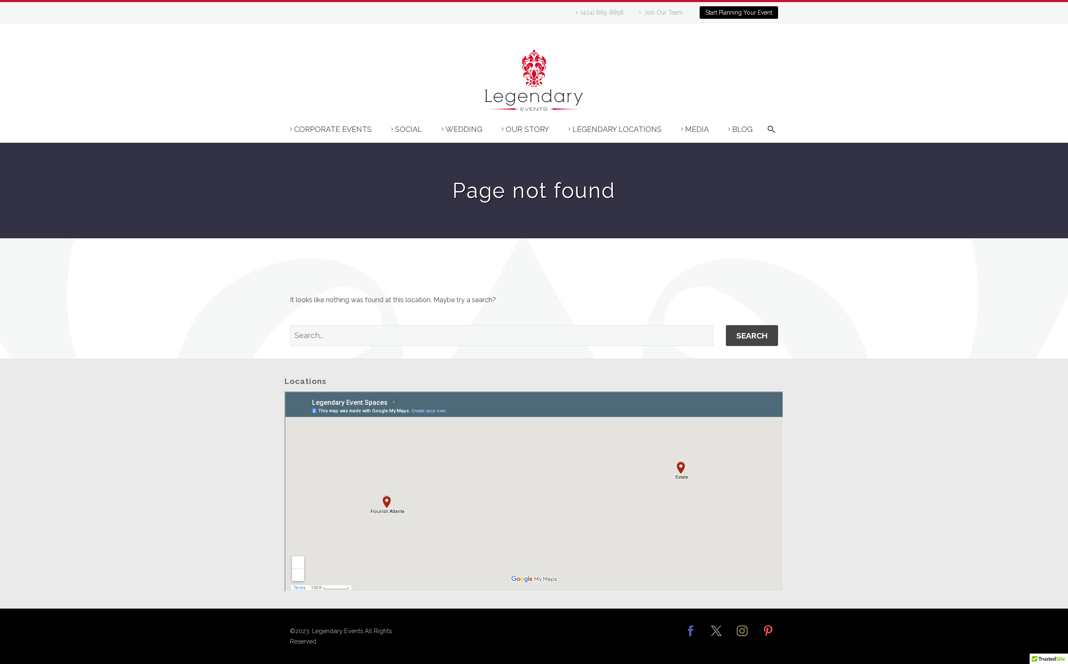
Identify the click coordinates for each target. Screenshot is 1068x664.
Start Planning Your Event (738, 12)
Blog (742, 129)
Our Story (527, 129)
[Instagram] (742, 636)
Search (752, 335)
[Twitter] (716, 636)
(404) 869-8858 (602, 12)
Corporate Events (333, 129)
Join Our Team (663, 12)
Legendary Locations (617, 129)
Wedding (464, 129)
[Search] (769, 133)
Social (408, 129)
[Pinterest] (768, 636)
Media (697, 129)
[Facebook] (690, 636)
